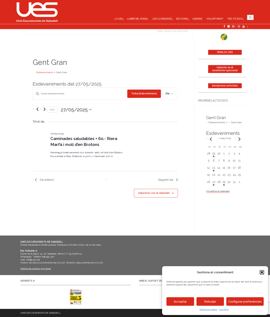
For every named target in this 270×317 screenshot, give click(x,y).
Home (160, 31)
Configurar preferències (245, 301)
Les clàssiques (162, 18)
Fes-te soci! (235, 18)
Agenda (197, 18)
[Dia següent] (44, 109)
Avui (52, 109)
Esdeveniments (217, 122)
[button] (262, 272)
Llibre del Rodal (137, 18)
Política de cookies (208, 309)
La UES (119, 18)
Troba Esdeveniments (144, 93)
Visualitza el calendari (218, 191)
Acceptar (180, 301)
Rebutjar (210, 301)
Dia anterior (47, 179)
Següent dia (165, 179)
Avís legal (223, 309)
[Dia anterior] (37, 109)
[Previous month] (211, 139)
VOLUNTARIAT (215, 18)
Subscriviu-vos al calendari (154, 193)
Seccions (182, 18)
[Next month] (239, 139)
